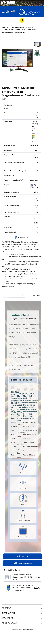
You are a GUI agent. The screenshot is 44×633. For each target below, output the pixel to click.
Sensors (23, 472)
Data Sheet (22, 237)
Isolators (23, 488)
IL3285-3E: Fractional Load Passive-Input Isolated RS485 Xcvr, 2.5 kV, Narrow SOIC (19, 407)
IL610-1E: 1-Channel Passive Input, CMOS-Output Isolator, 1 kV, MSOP (25, 406)
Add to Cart (22, 556)
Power (23, 504)
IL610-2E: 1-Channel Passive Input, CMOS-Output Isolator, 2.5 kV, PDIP (31, 406)
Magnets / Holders (23, 520)
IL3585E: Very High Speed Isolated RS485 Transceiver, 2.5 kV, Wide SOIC (13, 403)
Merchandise (23, 536)
